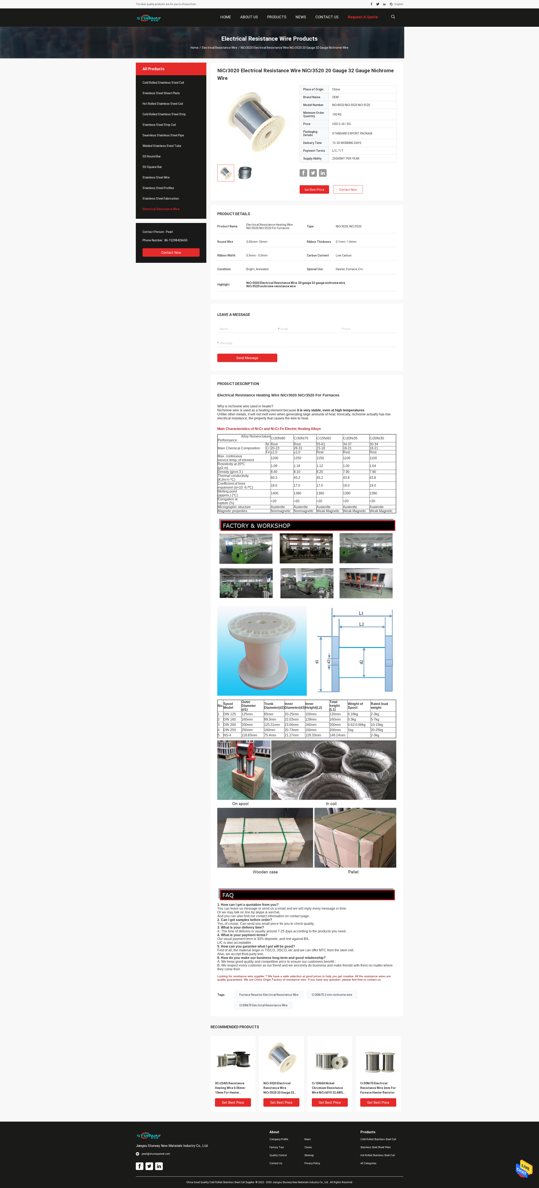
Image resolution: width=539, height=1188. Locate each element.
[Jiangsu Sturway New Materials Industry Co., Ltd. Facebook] (371, 4)
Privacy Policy (312, 1163)
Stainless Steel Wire (156, 177)
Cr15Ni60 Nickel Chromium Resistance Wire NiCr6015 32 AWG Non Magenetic (327, 1088)
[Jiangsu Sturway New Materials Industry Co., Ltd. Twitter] (377, 4)
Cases (308, 1147)
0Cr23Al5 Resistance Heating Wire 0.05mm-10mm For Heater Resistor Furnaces (230, 1088)
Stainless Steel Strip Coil (159, 124)
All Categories (368, 1163)
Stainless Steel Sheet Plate (161, 93)
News (307, 1139)
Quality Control (278, 1155)
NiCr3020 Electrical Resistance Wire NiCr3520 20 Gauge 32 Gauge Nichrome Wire (278, 1088)
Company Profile (279, 1139)
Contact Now (171, 253)
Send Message (247, 358)
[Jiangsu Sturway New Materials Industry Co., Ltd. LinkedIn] (384, 4)
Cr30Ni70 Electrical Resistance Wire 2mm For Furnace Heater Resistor (378, 1088)
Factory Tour (277, 1147)
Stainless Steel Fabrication (161, 198)
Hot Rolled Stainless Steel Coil (163, 103)
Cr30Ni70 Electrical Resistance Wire (263, 1005)
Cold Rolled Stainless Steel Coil (163, 82)
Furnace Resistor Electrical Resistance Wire (269, 994)
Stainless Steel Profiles (158, 188)
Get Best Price (314, 189)
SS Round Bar (152, 156)
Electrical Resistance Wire (219, 47)
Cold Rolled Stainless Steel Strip (164, 114)
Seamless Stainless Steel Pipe (163, 135)
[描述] (393, 17)
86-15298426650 (175, 240)
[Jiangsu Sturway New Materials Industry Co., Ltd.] (149, 17)
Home (195, 47)
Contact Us (276, 1163)
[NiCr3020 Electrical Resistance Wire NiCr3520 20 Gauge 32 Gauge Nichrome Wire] (255, 123)
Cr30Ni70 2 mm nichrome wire (332, 994)
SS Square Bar (152, 167)
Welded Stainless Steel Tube (162, 146)
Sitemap (309, 1155)
